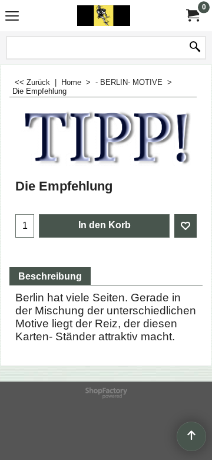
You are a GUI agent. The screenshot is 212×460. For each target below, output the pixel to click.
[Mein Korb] (192, 15)
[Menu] (12, 17)
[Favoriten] (185, 226)
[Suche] (195, 47)
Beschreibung (50, 276)
